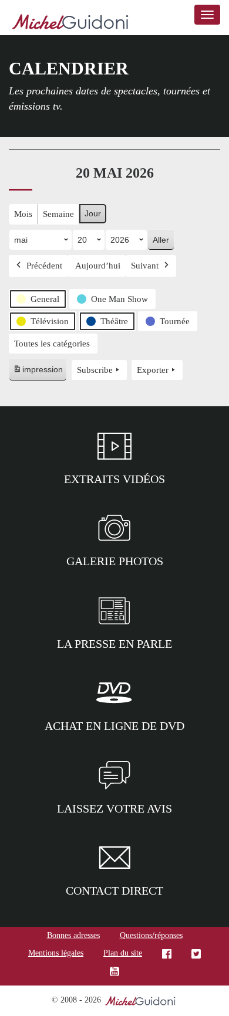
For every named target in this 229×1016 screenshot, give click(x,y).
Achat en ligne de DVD (114, 725)
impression (37, 372)
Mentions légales (55, 953)
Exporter (153, 370)
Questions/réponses (151, 935)
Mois (23, 214)
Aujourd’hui (97, 265)
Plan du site (122, 953)
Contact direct (114, 890)
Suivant (145, 265)
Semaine (58, 214)
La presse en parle (114, 643)
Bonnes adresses (73, 935)
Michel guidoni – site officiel (70, 23)
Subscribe (95, 370)
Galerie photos (114, 561)
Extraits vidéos (114, 479)
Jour (93, 213)
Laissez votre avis (114, 808)
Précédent (44, 265)
